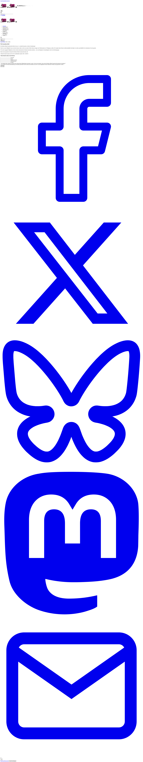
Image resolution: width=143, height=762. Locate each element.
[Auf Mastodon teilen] (71, 614)
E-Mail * (12, 62)
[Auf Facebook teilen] (71, 209)
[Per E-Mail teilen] (71, 756)
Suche (1, 14)
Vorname (12, 57)
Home (1, 41)
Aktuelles (4, 26)
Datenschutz (6, 760)
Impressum (2, 760)
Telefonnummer (13, 61)
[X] (2, 15)
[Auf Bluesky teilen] (71, 471)
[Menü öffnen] (1, 11)
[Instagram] (3, 15)
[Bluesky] (4, 15)
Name (12, 58)
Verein (4, 41)
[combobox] (1, 759)
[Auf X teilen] (71, 337)
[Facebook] (1, 15)
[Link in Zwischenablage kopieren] (0, 758)
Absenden (2, 65)
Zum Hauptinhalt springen (5, 0)
